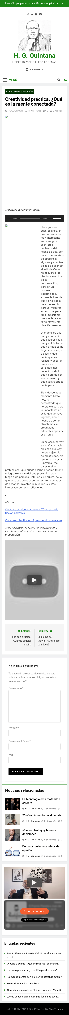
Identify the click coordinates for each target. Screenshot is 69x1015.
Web (11, 754)
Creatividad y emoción (19, 91)
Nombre (14, 727)
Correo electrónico (20, 741)
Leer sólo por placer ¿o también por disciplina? (32, 970)
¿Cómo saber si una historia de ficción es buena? (33, 996)
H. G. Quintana (34, 55)
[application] (34, 218)
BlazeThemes (56, 1009)
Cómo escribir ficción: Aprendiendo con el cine (33, 520)
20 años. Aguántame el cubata (41, 815)
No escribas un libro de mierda (23, 983)
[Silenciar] (50, 218)
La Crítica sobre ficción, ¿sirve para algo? (34, 3)
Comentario (16, 688)
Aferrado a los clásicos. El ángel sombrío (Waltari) (34, 990)
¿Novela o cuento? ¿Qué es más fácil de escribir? (33, 963)
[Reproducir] (9, 218)
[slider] (57, 218)
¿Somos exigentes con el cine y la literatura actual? (34, 976)
